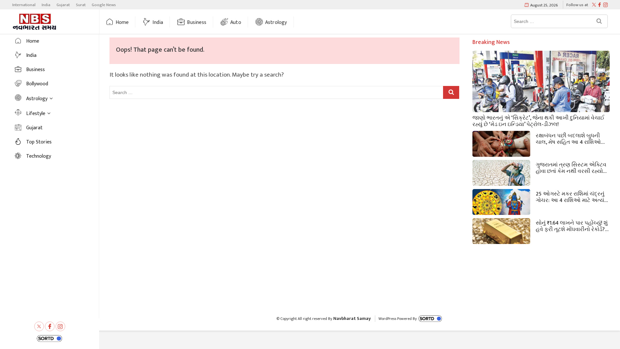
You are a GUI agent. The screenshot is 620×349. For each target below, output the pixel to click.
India (46, 5)
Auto (235, 22)
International (24, 5)
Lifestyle (35, 113)
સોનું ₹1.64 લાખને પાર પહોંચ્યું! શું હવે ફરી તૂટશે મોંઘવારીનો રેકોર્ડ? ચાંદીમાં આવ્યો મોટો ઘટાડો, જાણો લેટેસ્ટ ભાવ (572, 225)
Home (122, 22)
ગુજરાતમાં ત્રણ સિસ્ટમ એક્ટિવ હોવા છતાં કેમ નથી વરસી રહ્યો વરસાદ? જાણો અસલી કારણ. (571, 167)
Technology (38, 156)
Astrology (276, 22)
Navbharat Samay (352, 318)
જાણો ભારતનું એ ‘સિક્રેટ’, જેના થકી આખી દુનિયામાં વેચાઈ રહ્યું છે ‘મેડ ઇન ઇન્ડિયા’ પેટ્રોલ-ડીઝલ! (538, 120)
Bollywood (37, 83)
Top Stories (39, 142)
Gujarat (63, 5)
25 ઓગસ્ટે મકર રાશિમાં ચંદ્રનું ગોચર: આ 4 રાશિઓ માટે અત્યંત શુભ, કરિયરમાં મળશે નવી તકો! (572, 196)
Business (196, 22)
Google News (104, 5)
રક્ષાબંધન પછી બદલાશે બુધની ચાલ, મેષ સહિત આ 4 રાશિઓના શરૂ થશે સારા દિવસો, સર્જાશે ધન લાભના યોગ (572, 138)
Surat (81, 5)
